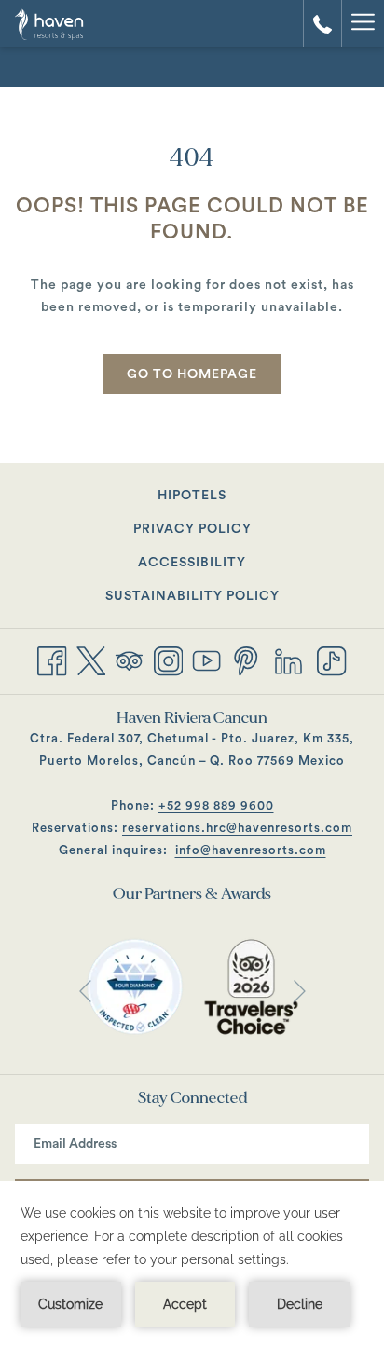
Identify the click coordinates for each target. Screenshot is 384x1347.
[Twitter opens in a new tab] (91, 659)
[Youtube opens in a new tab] (207, 659)
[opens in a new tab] (134, 986)
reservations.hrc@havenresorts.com (237, 828)
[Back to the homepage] (66, 23)
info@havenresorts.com (250, 850)
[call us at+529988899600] (322, 23)
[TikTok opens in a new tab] (332, 659)
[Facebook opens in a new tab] (52, 659)
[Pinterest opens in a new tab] (246, 659)
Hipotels (215, 499)
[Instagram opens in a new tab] (169, 659)
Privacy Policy (192, 529)
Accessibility (192, 562)
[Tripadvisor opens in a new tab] (129, 659)
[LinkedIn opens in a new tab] (288, 659)
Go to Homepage (192, 374)
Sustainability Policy (192, 596)
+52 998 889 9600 (216, 805)
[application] (192, 1264)
